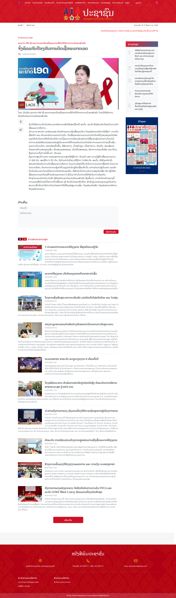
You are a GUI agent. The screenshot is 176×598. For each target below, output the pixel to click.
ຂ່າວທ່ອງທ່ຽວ (106, 2)
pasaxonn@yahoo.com (138, 566)
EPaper (142, 121)
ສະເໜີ (20, 25)
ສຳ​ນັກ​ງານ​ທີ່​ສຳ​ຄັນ (61, 578)
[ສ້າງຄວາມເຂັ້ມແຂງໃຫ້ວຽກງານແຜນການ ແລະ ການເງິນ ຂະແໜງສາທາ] (30, 470)
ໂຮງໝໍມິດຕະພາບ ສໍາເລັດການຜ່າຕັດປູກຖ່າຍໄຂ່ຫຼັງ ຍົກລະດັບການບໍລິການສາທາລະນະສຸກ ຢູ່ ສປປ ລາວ (81, 385)
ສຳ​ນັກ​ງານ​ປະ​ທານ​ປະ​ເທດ (62, 582)
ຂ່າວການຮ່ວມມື (117, 2)
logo (88, 14)
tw (21, 130)
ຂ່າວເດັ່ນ (28, 2)
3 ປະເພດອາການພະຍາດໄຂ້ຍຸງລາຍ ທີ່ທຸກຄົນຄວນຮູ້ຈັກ (71, 247)
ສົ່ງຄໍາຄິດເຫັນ (111, 231)
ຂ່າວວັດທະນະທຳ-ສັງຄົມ (65, 2)
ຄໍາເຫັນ (22, 202)
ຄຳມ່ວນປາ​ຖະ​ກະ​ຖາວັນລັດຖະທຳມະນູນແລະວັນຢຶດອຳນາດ (144, 93)
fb (21, 122)
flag (19, 3)
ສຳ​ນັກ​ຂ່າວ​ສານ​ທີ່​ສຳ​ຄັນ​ (27, 578)
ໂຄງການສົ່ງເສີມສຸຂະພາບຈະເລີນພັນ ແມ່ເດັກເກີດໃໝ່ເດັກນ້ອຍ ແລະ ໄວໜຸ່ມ (81, 298)
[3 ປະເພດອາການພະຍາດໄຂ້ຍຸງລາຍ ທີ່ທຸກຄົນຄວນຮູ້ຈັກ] (30, 253)
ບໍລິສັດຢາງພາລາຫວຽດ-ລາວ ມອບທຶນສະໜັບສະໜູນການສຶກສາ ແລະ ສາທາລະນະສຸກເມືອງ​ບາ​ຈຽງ (145, 54)
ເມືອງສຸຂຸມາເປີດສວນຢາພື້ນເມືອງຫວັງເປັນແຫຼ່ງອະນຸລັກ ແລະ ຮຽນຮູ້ (145, 106)
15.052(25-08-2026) (141, 167)
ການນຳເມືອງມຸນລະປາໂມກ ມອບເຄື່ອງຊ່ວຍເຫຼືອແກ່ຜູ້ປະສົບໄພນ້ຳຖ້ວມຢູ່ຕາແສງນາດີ (145, 68)
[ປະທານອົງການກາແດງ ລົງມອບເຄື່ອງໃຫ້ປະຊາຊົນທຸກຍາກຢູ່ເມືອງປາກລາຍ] (30, 416)
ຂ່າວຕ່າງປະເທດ (93, 2)
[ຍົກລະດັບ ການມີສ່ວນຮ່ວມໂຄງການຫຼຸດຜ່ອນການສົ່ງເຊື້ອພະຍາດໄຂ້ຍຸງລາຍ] (30, 446)
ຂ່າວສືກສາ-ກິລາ (80, 2)
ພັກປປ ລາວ (31, 25)
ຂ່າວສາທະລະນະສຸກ (25, 37)
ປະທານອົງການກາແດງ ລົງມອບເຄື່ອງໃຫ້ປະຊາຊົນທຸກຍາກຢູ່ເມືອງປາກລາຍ (81, 411)
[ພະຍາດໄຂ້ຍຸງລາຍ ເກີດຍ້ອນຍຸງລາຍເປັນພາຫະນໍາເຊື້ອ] (30, 279)
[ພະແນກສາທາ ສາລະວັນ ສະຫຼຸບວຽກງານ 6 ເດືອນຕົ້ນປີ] (30, 365)
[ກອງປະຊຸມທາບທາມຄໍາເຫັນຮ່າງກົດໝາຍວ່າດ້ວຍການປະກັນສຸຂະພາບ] (30, 330)
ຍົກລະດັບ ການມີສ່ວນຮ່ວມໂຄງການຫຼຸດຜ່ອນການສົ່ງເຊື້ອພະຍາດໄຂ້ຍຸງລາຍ (81, 440)
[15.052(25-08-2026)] (142, 145)
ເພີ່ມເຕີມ (68, 520)
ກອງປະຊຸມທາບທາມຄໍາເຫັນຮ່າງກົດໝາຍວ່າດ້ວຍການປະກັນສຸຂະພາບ (79, 324)
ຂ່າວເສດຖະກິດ (49, 2)
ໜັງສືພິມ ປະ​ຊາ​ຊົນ (24, 586)
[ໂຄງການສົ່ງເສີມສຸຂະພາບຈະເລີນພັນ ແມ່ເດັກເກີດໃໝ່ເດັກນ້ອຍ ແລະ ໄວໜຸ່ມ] (30, 303)
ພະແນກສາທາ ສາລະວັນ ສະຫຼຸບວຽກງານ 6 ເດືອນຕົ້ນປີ (72, 359)
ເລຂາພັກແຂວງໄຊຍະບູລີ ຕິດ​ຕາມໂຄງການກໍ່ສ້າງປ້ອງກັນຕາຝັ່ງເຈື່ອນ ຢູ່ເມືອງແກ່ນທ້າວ (145, 81)
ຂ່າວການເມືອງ (38, 2)
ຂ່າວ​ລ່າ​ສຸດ (133, 44)
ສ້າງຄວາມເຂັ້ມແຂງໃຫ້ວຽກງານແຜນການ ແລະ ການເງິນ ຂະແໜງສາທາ (80, 464)
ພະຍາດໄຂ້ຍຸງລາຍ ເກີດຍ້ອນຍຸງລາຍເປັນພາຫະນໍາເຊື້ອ (71, 274)
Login (127, 2)
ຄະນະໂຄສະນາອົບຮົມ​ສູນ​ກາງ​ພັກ (28, 582)
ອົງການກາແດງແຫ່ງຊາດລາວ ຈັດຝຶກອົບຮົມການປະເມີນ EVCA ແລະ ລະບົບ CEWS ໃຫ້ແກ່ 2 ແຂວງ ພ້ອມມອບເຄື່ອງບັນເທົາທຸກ (78, 490)
